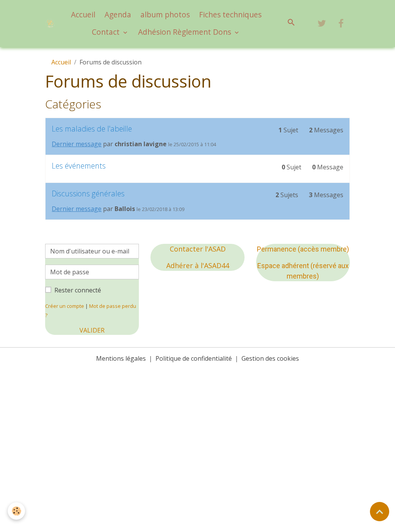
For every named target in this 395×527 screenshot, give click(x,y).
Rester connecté (77, 290)
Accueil (83, 14)
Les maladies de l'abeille (92, 128)
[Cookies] (16, 511)
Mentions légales (121, 358)
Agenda (118, 14)
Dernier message (76, 144)
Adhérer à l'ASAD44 (197, 265)
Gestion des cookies (270, 358)
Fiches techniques (230, 14)
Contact (107, 32)
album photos (165, 14)
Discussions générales (88, 193)
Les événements (79, 165)
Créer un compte (64, 305)
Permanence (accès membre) (303, 249)
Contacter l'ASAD (198, 248)
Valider (92, 330)
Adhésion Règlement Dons (185, 32)
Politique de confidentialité (193, 358)
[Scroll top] (379, 511)
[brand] (50, 23)
